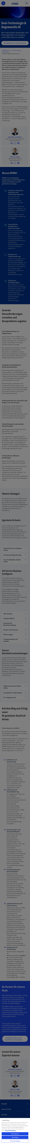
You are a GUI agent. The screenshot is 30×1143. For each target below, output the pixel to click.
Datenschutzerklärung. (10, 1130)
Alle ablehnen (15, 1137)
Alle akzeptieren (15, 1133)
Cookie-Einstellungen (15, 1141)
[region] (15, 1130)
